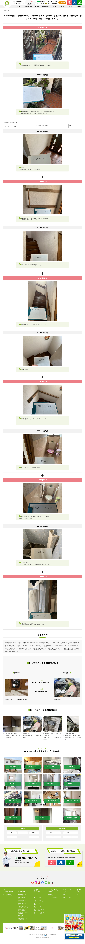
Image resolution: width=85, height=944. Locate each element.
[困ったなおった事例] (72, 822)
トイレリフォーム (22, 904)
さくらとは (17, 6)
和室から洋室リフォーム (23, 899)
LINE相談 (80, 3)
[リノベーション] (33, 771)
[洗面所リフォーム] (33, 788)
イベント (54, 6)
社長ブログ (65, 894)
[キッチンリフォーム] (52, 771)
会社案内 (79, 6)
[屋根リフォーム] (13, 805)
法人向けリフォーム (22, 919)
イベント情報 (65, 891)
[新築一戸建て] (13, 771)
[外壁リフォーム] (72, 788)
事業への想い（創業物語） (8, 891)
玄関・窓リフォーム (22, 900)
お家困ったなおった (70, 833)
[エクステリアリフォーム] (42, 822)
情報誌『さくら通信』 (7, 894)
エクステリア (21, 915)
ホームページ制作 (40, 935)
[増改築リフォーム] (33, 805)
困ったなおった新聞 (67, 897)
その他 (34, 837)
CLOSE (82, 915)
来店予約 (74, 3)
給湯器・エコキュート (22, 909)
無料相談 (69, 3)
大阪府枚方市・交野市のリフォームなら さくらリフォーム (41, 934)
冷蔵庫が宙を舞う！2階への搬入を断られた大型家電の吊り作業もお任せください (67, 700)
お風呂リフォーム (22, 903)
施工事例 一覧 (37, 891)
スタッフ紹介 (51, 893)
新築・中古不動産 (22, 894)
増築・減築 (20, 896)
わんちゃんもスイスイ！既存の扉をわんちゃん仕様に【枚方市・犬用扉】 (16, 700)
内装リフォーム (21, 897)
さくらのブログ (70, 6)
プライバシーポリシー (53, 897)
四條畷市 (12, 837)
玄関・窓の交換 (37, 910)
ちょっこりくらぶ (66, 899)
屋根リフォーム (37, 904)
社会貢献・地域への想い (8, 893)
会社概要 (50, 891)
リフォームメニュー (27, 6)
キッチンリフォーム (22, 901)
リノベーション (53, 833)
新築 (71, 837)
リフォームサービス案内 (23, 891)
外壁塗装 (53, 837)
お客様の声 (61, 6)
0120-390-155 (27, 858)
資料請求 (63, 2)
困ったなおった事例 (38, 913)
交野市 (11, 833)
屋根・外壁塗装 (21, 910)
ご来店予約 (78, 893)
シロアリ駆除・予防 (22, 918)
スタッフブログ (66, 896)
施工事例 (37, 6)
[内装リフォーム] (52, 805)
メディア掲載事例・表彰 (8, 896)
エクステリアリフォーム (39, 912)
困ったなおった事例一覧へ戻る (41, 682)
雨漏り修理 (20, 913)
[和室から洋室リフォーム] (72, 805)
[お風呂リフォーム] (72, 771)
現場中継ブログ (66, 893)
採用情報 (50, 894)
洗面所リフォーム (22, 906)
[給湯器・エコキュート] (52, 788)
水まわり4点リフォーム (23, 907)
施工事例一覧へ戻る (41, 691)
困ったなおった (45, 6)
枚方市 (22, 833)
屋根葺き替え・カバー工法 (23, 912)
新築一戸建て (36, 893)
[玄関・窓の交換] (13, 822)
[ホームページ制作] (45, 935)
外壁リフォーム (37, 903)
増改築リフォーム (37, 906)
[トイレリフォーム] (13, 788)
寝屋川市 (34, 833)
